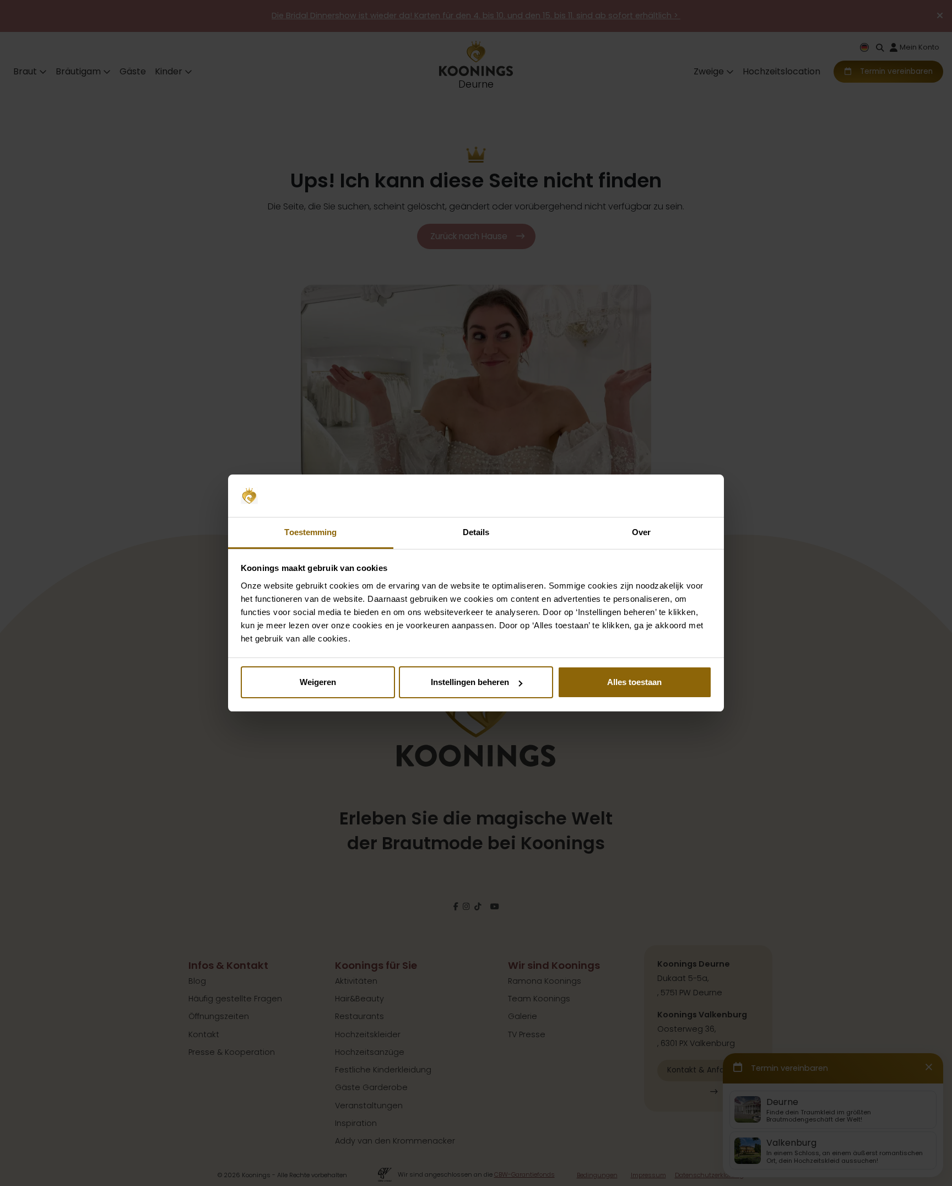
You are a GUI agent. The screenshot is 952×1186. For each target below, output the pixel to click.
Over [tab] (641, 532)
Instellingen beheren (470, 682)
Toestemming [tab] (310, 532)
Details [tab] (476, 532)
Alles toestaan (634, 682)
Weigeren (318, 682)
